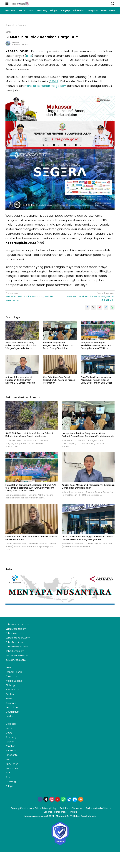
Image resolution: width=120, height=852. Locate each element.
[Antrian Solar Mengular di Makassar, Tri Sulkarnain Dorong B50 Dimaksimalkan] (22, 364)
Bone (8, 777)
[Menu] (7, 3)
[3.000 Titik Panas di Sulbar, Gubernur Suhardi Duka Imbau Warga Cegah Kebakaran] (22, 330)
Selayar (9, 741)
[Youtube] (57, 799)
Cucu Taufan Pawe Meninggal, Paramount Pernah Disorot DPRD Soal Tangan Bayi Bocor (96, 380)
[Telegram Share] (106, 307)
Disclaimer (77, 808)
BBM (29, 56)
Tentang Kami (18, 808)
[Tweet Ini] (93, 307)
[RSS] (80, 799)
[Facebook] (40, 799)
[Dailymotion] (74, 799)
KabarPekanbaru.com (17, 637)
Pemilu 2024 (12, 689)
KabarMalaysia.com (16, 646)
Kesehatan (11, 703)
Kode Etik (34, 808)
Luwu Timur (11, 763)
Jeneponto (11, 754)
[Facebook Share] (87, 307)
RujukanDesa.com (15, 659)
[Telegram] (69, 799)
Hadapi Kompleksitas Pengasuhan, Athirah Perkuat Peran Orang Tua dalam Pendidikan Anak (58, 345)
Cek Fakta (10, 694)
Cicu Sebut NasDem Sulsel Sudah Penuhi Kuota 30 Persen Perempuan (59, 380)
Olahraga (10, 685)
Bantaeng (11, 737)
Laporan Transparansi (55, 811)
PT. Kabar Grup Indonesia (83, 816)
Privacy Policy (49, 808)
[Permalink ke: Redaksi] (7, 43)
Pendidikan (11, 707)
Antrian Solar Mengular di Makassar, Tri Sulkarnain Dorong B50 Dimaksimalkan (20, 380)
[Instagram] (51, 799)
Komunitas (11, 676)
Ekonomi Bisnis (13, 672)
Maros (8, 728)
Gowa (8, 732)
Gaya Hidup (12, 711)
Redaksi (15, 42)
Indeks (9, 716)
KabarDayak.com (15, 642)
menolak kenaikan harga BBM (45, 86)
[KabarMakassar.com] (19, 3)
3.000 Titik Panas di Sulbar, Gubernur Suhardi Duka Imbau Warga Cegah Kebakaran (21, 345)
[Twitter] (45, 799)
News (8, 31)
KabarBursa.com (14, 651)
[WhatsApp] (63, 799)
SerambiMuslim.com (16, 655)
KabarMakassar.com (17, 624)
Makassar (10, 723)
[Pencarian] (113, 3)
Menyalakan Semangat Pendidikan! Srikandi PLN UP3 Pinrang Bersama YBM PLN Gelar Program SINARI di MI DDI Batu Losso (97, 345)
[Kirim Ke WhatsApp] (112, 307)
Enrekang (10, 781)
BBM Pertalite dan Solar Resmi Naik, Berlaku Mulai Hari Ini (29, 297)
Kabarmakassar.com (35, 816)
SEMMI (54, 81)
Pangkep (10, 746)
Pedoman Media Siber (97, 808)
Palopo (9, 786)
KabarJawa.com (14, 633)
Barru (8, 772)
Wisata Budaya (13, 680)
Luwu (8, 759)
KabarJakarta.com (15, 628)
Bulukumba (11, 750)
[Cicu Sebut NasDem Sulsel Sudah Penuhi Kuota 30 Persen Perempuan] (60, 364)
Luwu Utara (11, 768)
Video (8, 698)
